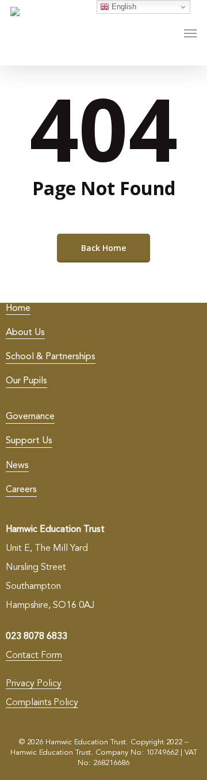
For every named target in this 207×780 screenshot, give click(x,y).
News (17, 465)
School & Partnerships (50, 357)
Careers (21, 489)
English (122, 6)
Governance (30, 416)
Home (18, 308)
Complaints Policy (42, 702)
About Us (25, 332)
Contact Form (34, 655)
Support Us (29, 441)
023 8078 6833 (36, 636)
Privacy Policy (34, 683)
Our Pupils (26, 381)
